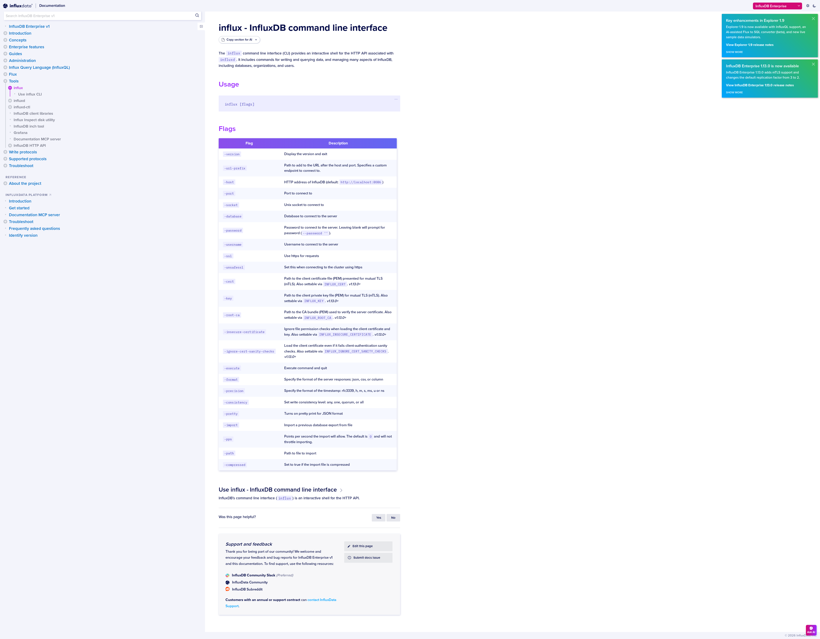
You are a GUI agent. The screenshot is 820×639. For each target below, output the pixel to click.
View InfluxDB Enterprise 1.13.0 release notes (760, 85)
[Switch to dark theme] (814, 6)
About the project (25, 183)
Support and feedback (249, 544)
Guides (15, 53)
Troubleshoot (21, 165)
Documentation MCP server (37, 139)
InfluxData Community (250, 582)
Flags (227, 128)
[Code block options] (396, 99)
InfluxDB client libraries (33, 113)
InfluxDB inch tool (29, 126)
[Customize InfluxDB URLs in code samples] (808, 6)
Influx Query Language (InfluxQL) (39, 67)
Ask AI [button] (811, 632)
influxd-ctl (22, 107)
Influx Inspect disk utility (34, 120)
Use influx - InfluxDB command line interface (278, 489)
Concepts (17, 40)
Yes (378, 518)
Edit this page (363, 546)
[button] (5, 33)
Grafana (21, 132)
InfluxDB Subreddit (247, 589)
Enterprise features (26, 47)
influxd (19, 100)
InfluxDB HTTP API (30, 145)
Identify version (23, 235)
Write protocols (23, 152)
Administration (22, 60)
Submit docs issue (366, 558)
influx (18, 87)
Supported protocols (28, 159)
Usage (229, 84)
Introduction (20, 33)
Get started (19, 208)
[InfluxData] (17, 6)
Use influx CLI (30, 94)
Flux (13, 74)
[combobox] (102, 16)
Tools (14, 81)
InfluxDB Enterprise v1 (29, 26)
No (393, 518)
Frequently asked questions (34, 228)
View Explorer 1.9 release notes (749, 45)
